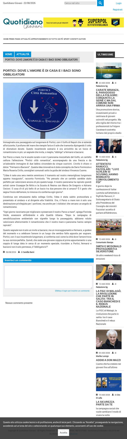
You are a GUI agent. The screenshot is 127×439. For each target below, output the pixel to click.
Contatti (74, 39)
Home (6, 39)
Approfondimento (40, 39)
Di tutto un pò (56, 39)
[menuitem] (6, 39)
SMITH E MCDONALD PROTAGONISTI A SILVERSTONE (108, 249)
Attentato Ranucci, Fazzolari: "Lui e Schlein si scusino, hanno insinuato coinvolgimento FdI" (107, 173)
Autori (82, 39)
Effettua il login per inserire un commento (72, 291)
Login (119, 3)
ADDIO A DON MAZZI (108, 360)
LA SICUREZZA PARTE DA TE (105, 403)
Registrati (118, 9)
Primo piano (14, 39)
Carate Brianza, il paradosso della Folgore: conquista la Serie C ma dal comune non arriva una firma (108, 98)
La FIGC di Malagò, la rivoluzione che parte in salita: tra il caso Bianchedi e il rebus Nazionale (108, 299)
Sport (67, 39)
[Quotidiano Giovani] (23, 23)
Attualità (26, 39)
